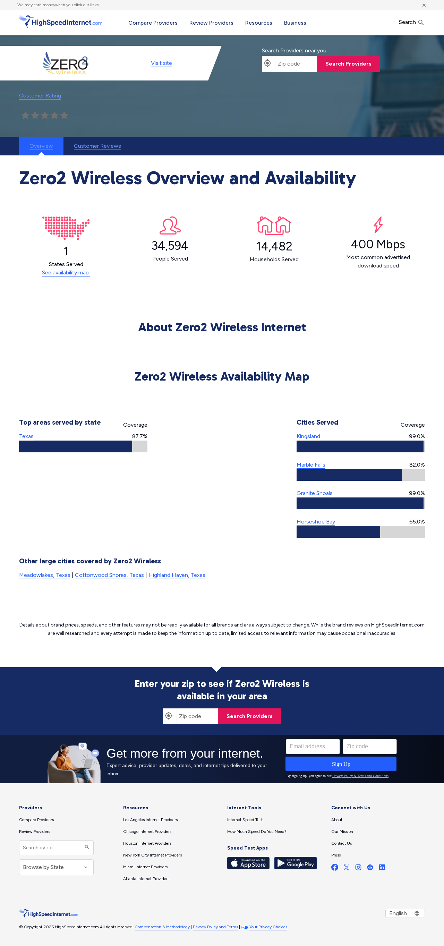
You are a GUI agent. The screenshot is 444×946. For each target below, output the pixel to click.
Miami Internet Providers (145, 866)
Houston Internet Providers (147, 843)
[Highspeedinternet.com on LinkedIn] (381, 869)
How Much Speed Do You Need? (257, 831)
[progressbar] (83, 446)
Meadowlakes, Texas (44, 575)
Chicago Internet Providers (147, 831)
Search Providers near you (294, 50)
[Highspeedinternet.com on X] (346, 869)
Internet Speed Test (245, 819)
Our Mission (342, 831)
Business (295, 22)
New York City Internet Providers (152, 855)
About (336, 819)
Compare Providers (153, 22)
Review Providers (211, 22)
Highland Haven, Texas (176, 575)
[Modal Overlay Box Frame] (222, 759)
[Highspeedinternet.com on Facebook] (334, 869)
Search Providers (348, 63)
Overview (41, 146)
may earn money (40, 4)
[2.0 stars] (35, 115)
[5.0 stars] (64, 115)
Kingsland (308, 436)
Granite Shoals (315, 493)
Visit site (161, 63)
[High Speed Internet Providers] (60, 22)
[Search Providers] (86, 848)
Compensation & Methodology (162, 926)
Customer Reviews (97, 146)
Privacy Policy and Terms (215, 926)
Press (336, 855)
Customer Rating (40, 95)
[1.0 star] (25, 115)
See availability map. (66, 272)
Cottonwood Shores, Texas (109, 575)
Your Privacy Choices (268, 926)
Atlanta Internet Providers (146, 878)
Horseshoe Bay (316, 521)
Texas (26, 436)
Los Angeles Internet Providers (150, 819)
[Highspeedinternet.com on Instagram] (358, 869)
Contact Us (341, 843)
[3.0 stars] (45, 115)
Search (408, 22)
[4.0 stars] (54, 115)
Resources (258, 22)
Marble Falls (311, 464)
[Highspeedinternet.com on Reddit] (370, 869)
